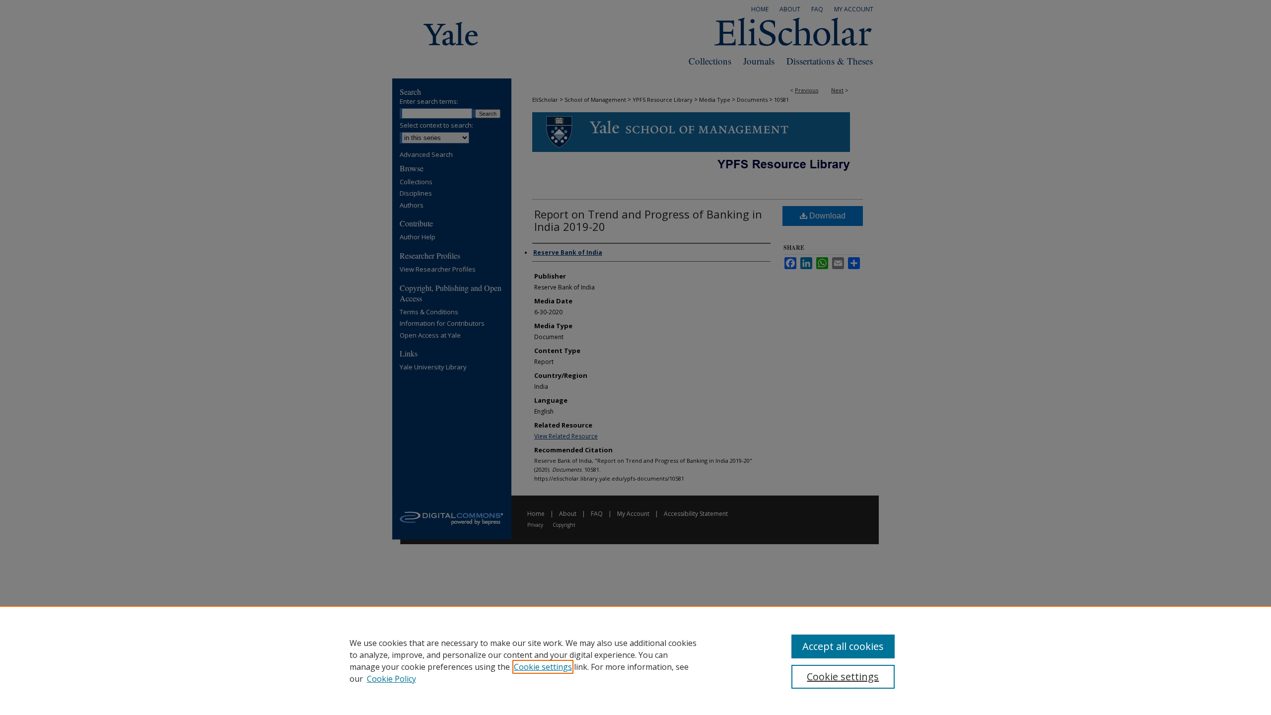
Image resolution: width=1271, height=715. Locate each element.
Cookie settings (543, 666)
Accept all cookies (843, 646)
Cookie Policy (391, 678)
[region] (635, 660)
